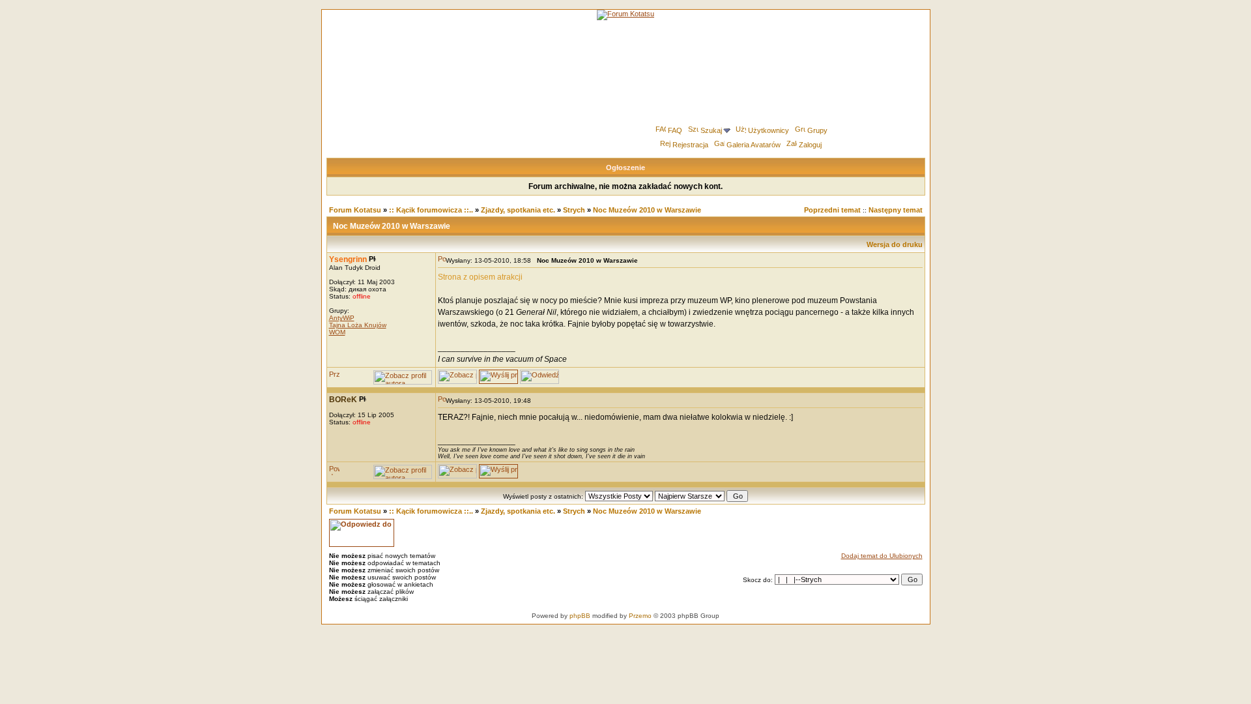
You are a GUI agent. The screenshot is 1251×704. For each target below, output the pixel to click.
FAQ (675, 130)
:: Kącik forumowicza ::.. (431, 210)
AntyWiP (341, 317)
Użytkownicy (768, 130)
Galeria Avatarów (753, 145)
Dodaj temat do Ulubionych (882, 555)
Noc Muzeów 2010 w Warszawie (647, 210)
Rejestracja (690, 145)
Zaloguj (810, 145)
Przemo (640, 615)
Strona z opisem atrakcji (480, 277)
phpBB (579, 615)
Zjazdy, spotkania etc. (518, 210)
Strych (574, 210)
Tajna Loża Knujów (357, 325)
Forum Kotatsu (355, 210)
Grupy (817, 130)
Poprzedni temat (832, 210)
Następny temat (896, 210)
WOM (337, 332)
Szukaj (711, 130)
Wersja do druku (895, 244)
